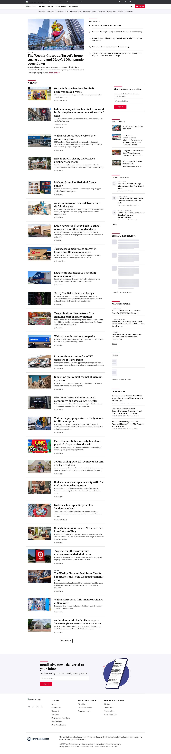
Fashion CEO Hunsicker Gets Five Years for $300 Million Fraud (126, 312)
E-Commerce (129, 11)
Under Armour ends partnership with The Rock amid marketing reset (79, 483)
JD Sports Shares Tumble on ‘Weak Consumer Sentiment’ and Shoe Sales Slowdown (128, 323)
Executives (101, 11)
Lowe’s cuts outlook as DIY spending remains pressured (75, 274)
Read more (54, 72)
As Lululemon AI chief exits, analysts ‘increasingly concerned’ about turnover (77, 621)
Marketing (51, 11)
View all (114, 224)
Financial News (111, 11)
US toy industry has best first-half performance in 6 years (74, 90)
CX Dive (51, 1)
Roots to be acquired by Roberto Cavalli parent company (117, 32)
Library (57, 6)
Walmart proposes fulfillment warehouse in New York (78, 601)
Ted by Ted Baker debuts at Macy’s (74, 293)
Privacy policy (64, 746)
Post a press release (125, 292)
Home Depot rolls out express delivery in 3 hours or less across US (117, 39)
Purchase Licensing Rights (61, 718)
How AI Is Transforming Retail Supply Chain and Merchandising (131, 215)
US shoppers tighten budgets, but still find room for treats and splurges (127, 336)
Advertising (82, 704)
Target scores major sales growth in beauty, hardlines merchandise (75, 250)
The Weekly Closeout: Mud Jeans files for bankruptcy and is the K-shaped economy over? (78, 577)
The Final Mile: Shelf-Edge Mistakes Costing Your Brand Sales (131, 186)
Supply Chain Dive (79, 1)
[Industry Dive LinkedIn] (29, 707)
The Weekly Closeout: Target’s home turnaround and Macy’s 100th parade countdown (56, 59)
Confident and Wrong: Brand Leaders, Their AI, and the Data (130, 200)
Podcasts (50, 6)
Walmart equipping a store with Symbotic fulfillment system (79, 419)
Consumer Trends (61, 100)
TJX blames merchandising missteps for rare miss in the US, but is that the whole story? (117, 54)
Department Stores (89, 11)
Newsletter (55, 714)
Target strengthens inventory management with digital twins (72, 552)
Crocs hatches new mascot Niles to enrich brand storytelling (78, 529)
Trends (120, 11)
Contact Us (55, 711)
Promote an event (124, 380)
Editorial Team (56, 708)
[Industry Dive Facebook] (33, 707)
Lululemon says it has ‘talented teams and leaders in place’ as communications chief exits (79, 112)
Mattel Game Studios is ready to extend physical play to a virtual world (77, 442)
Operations (42, 11)
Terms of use (74, 746)
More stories (65, 640)
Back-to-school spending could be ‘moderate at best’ (73, 506)
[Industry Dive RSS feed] (42, 707)
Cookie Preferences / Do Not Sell (105, 746)
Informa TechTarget (93, 737)
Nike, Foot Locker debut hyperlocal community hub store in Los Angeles (75, 399)
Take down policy (87, 746)
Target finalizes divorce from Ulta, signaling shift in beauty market (74, 315)
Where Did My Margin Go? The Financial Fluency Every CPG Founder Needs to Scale (128, 424)
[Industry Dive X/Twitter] (37, 707)
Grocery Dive (58, 1)
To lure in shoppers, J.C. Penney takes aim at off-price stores (79, 463)
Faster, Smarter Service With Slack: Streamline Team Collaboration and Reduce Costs (127, 398)
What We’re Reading (59, 725)
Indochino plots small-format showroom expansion (78, 378)
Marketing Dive (68, 1)
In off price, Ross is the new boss (106, 25)
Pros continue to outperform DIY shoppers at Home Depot (73, 358)
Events (63, 6)
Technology (60, 11)
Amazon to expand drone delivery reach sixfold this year (77, 204)
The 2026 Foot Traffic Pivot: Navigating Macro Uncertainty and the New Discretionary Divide (127, 411)
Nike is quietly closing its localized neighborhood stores (74, 160)
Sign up (141, 6)
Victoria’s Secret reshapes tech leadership (110, 47)
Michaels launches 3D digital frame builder (75, 184)
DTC (67, 11)
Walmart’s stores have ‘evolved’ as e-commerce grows (75, 137)
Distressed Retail (75, 11)
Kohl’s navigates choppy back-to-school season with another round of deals (77, 227)
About (54, 704)
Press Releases (73, 6)
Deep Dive (41, 6)
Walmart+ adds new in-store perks (74, 336)
